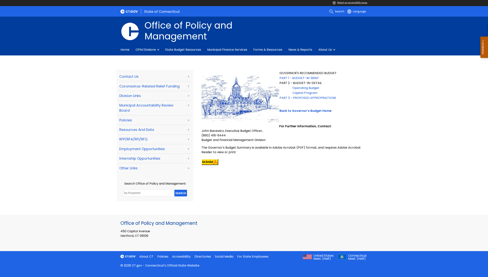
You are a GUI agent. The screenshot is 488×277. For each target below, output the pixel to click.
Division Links (130, 95)
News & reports (300, 49)
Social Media (224, 256)
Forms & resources (267, 49)
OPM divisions (146, 49)
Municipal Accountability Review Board (146, 108)
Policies (125, 120)
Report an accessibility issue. (352, 2)
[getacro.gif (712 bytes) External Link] (209, 162)
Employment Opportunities (142, 149)
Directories (202, 256)
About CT (146, 256)
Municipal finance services (227, 49)
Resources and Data (136, 129)
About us (325, 49)
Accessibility (181, 256)
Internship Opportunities (139, 158)
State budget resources (183, 49)
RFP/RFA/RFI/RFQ (133, 139)
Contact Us (129, 76)
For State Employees (252, 256)
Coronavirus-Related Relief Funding (149, 86)
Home (124, 49)
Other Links (128, 168)
